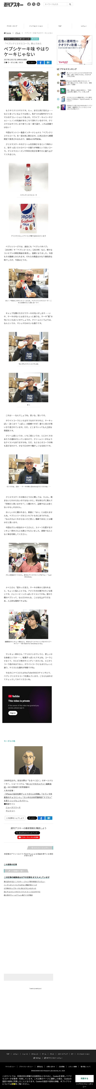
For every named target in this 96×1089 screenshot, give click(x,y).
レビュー (60, 26)
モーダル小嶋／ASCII (15, 62)
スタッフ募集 (72, 1067)
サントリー (10, 810)
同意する (84, 1078)
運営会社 (40, 1067)
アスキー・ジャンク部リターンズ (17, 39)
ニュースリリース (13, 807)
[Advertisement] (48, 14)
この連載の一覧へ (17, 871)
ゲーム (44, 1054)
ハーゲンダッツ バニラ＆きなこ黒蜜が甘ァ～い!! (20, 885)
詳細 (13, 1084)
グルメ (17, 33)
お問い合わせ (51, 1067)
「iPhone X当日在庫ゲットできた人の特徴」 (22, 793)
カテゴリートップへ (41, 848)
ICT (72, 1054)
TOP (36, 26)
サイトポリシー (10, 1067)
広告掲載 (62, 1067)
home (8, 33)
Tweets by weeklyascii (35, 988)
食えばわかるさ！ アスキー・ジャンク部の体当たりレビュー (24, 881)
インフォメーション (12, 26)
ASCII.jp (38, 1058)
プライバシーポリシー (26, 1067)
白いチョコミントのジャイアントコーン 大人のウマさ (22, 892)
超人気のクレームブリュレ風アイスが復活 (18, 895)
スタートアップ (63, 1054)
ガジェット (34, 1054)
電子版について (85, 1067)
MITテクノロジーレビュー (54, 1058)
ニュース (84, 26)
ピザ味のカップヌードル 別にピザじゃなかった (20, 888)
